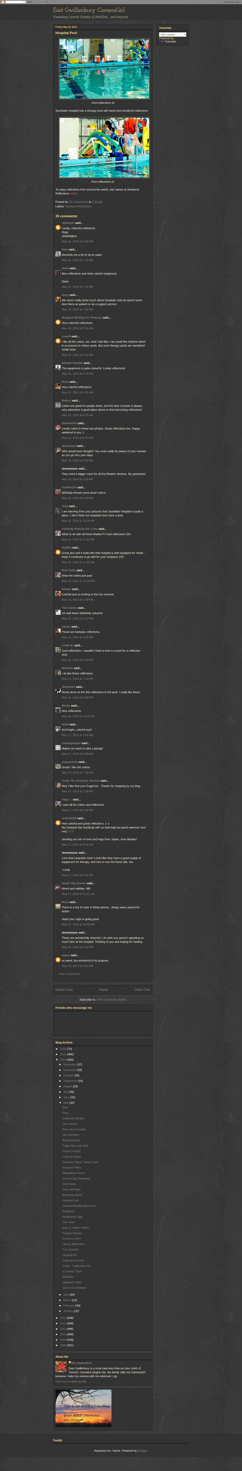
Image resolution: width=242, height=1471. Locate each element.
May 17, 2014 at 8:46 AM (77, 844)
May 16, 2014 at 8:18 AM (77, 373)
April (66, 1294)
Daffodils (67, 1276)
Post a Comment (69, 974)
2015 (63, 1054)
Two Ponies (69, 1123)
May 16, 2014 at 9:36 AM (77, 479)
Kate (65, 249)
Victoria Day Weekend (76, 1178)
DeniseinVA (69, 423)
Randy (66, 705)
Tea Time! (68, 1222)
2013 (63, 1317)
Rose (65, 902)
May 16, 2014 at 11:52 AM (78, 562)
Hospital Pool (70, 1200)
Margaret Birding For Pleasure (82, 317)
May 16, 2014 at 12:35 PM (78, 580)
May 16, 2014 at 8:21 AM (77, 392)
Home (103, 989)
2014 (63, 1059)
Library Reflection (73, 1244)
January (68, 1311)
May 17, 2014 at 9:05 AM (77, 875)
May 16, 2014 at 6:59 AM (77, 241)
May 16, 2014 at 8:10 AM (77, 328)
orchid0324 (69, 818)
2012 (63, 1323)
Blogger (142, 1450)
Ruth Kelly (69, 570)
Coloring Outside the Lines (80, 528)
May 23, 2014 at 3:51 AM (77, 965)
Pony (65, 1112)
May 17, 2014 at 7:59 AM (77, 791)
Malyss (66, 400)
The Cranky (69, 607)
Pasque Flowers (72, 1233)
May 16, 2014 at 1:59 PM (77, 599)
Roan (65, 381)
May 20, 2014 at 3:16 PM (77, 947)
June (66, 1097)
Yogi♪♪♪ (67, 799)
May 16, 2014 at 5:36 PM (77, 659)
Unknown (68, 222)
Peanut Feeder (71, 1151)
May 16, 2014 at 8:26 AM (77, 415)
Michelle (67, 668)
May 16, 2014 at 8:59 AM (77, 460)
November (70, 1069)
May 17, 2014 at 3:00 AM (77, 735)
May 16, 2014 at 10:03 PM (78, 716)
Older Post (142, 989)
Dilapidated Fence (73, 1173)
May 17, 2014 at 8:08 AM (77, 810)
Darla (65, 268)
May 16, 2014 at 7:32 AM (77, 286)
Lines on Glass (71, 1156)
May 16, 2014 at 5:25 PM (77, 637)
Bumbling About (72, 1194)
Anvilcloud (69, 445)
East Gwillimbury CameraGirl (89, 10)
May (66, 1102)
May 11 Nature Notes (75, 1227)
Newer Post (64, 989)
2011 (63, 1328)
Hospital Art (69, 1255)
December (70, 1064)
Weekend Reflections (78, 206)
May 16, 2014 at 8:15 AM (77, 354)
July (66, 1091)
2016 (63, 1048)
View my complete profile (71, 1381)
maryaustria (70, 761)
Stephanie (68, 686)
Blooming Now (71, 1140)
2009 (63, 1339)
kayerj (66, 955)
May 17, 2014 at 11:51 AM (78, 893)
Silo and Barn (70, 1134)
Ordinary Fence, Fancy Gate (80, 1162)
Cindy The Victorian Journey (81, 780)
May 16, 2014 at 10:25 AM (78, 520)
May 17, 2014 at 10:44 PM (78, 924)
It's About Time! (72, 1271)
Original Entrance (73, 1260)
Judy (65, 506)
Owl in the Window (74, 1287)
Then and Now (71, 1189)
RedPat (66, 547)
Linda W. (67, 645)
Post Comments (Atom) (111, 999)
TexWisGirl (69, 487)
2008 (63, 1345)
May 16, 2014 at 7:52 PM (77, 678)
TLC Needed (70, 1249)
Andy (65, 294)
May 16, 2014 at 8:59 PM (77, 697)
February (69, 1305)
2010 (63, 1334)
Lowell (66, 336)
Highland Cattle (71, 1282)
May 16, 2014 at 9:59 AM (77, 498)
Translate (170, 41)
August (68, 1086)
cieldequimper (71, 743)
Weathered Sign (72, 1216)
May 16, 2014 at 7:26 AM (77, 260)
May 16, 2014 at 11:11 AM (78, 539)
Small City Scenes (74, 883)
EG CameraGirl (82, 1363)
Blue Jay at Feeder (74, 1129)
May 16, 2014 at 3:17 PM (77, 618)
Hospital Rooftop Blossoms (79, 1205)
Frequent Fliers (71, 1167)
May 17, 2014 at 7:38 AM (77, 772)
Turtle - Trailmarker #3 (76, 1265)
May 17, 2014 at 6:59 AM (77, 753)
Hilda (65, 724)
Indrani (66, 589)
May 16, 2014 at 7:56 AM (77, 309)
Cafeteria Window (73, 1118)
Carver (66, 626)
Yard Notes (69, 1184)
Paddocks (68, 1211)
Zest (65, 1107)
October (68, 1075)
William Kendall (72, 362)
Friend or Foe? (71, 1238)
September (70, 1080)
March (67, 1300)
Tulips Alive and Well (75, 1145)
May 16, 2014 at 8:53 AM (77, 437)
